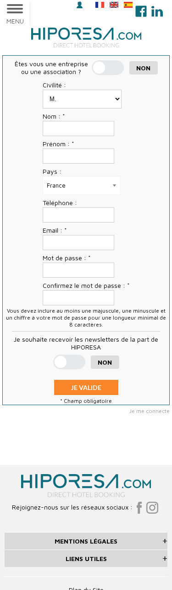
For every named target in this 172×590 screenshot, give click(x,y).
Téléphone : (60, 202)
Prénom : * (58, 144)
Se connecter (81, 5)
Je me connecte (149, 410)
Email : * (55, 230)
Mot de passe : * (67, 258)
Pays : (52, 171)
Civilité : (54, 85)
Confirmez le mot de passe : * (86, 285)
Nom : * (54, 116)
